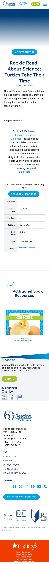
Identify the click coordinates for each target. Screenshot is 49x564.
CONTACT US (10, 456)
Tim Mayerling (28, 340)
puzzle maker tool (27, 169)
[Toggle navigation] (45, 4)
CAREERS (7, 460)
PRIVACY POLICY (11, 464)
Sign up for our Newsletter (21, 497)
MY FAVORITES (23, 52)
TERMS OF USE (11, 468)
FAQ (5, 452)
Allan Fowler (28, 85)
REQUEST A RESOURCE (24, 194)
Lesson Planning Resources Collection (23, 134)
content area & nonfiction (28, 247)
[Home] (10, 3)
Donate (9, 378)
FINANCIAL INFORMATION (15, 473)
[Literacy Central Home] (23, 3)
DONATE (35, 4)
